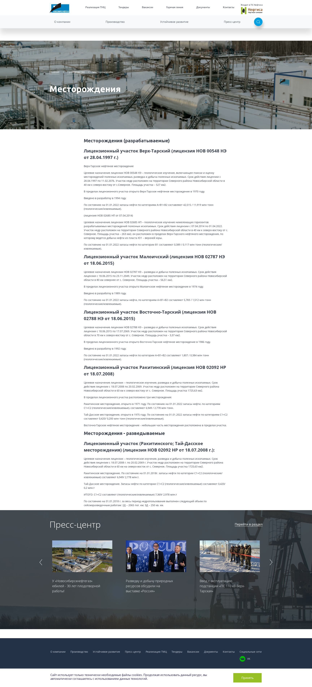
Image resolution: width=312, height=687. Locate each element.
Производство (115, 21)
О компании (62, 21)
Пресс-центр (232, 21)
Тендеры (123, 7)
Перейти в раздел (249, 524)
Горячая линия (174, 7)
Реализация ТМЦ (95, 7)
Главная (54, 72)
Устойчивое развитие (174, 21)
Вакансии (147, 7)
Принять (247, 678)
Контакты (228, 7)
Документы (203, 7)
